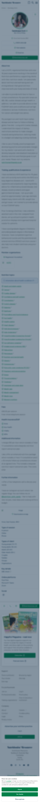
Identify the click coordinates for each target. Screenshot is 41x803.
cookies (8, 781)
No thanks (19, 794)
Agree (20, 789)
